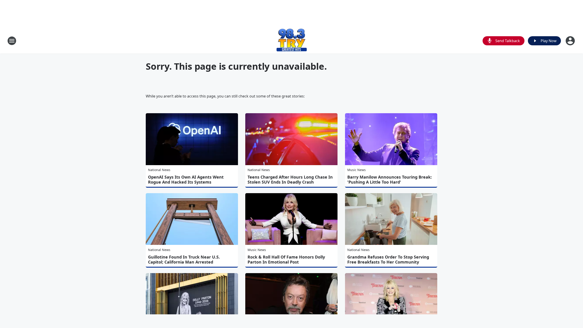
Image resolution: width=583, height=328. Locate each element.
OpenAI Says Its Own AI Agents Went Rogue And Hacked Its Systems (186, 179)
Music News (356, 170)
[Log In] (571, 40)
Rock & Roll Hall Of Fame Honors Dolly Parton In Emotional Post (286, 259)
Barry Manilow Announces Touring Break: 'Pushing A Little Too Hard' (389, 179)
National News (159, 170)
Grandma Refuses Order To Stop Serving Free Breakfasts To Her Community (388, 259)
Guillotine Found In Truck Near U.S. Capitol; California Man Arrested (184, 259)
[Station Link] (291, 41)
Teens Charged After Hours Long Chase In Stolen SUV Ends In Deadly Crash (290, 179)
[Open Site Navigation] (11, 40)
